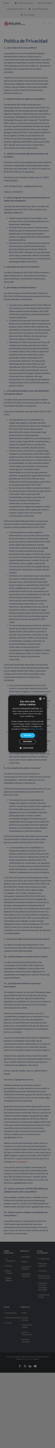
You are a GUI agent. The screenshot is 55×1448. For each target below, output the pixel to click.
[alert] (27, 724)
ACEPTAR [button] (27, 735)
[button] (27, 748)
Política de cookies (37, 729)
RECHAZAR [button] (27, 742)
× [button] (44, 699)
